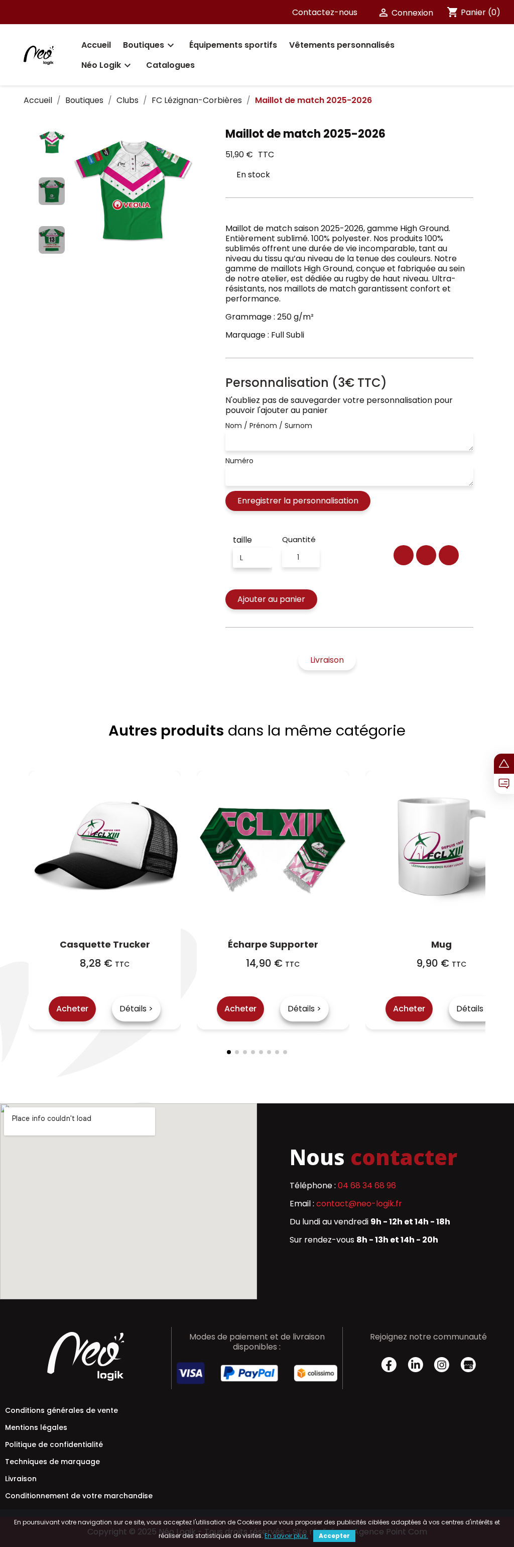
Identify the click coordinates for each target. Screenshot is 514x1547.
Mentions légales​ (36, 1427)
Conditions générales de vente (61, 1410)
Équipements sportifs (233, 45)
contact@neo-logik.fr (359, 1203)
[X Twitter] (426, 555)
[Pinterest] (449, 555)
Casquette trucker (105, 944)
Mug (441, 944)
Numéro (239, 461)
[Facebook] (404, 555)
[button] (79, 191)
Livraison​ (21, 1479)
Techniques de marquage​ (52, 1462)
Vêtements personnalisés (342, 45)
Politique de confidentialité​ (54, 1444)
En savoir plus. (286, 1535)
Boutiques (150, 45)
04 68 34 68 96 (367, 1185)
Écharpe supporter (273, 944)
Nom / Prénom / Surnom (268, 426)
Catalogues (170, 65)
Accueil (96, 45)
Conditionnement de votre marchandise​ (79, 1496)
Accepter (334, 1535)
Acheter (72, 1008)
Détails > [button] (136, 1008)
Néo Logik (107, 65)
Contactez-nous (324, 12)
